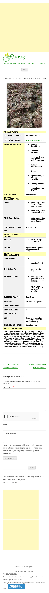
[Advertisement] (24, 27)
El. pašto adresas (10, 433)
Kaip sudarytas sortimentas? (24, 571)
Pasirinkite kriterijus (10, 482)
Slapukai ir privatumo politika (24, 567)
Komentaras (8, 387)
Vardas (6, 424)
